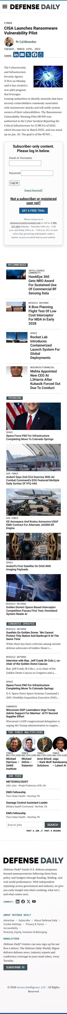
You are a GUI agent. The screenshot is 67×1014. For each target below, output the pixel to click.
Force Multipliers (13, 754)
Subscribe (24, 920)
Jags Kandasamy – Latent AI (60, 762)
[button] (5, 6)
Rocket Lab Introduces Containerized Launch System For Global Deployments (45, 347)
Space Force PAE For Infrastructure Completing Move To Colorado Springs (29, 437)
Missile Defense (16, 604)
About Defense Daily (45, 920)
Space (9, 432)
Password (14, 173)
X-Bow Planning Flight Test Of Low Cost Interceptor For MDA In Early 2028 (42, 315)
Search (52, 824)
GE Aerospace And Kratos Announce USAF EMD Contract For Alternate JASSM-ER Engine (32, 525)
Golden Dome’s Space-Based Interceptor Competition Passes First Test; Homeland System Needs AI (31, 610)
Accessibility (10, 928)
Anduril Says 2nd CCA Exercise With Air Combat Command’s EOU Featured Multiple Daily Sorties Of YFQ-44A (32, 480)
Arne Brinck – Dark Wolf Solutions (44, 762)
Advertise (8, 920)
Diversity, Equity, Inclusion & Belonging (25, 932)
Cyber (8, 23)
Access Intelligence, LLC (31, 987)
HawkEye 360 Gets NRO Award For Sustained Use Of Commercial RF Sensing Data (43, 285)
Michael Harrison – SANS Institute (12, 763)
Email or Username (20, 158)
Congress (11, 707)
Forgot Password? (33, 190)
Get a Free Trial (33, 210)
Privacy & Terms (35, 924)
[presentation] (14, 744)
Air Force (12, 474)
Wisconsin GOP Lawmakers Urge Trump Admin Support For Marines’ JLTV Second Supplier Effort (32, 713)
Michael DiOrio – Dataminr (27, 762)
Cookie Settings (12, 924)
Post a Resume (52, 830)
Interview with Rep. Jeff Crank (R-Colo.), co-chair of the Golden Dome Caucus (33, 662)
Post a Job (32, 830)
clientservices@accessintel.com (25, 223)
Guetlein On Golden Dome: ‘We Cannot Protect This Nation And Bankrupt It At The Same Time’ (32, 636)
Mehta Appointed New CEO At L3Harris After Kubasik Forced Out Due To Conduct (45, 379)
